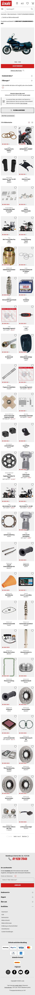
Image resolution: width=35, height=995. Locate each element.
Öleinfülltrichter (9, 595)
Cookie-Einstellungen (7, 931)
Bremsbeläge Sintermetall (26, 415)
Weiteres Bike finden (16, 70)
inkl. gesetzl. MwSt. (17, 985)
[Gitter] (29, 122)
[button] (32, 9)
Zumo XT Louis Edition (26, 595)
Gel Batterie (26, 299)
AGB (2, 914)
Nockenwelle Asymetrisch (26, 623)
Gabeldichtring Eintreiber (9, 269)
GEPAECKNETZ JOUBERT (26, 149)
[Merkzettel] (27, 3)
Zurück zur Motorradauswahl (10, 17)
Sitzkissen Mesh (26, 179)
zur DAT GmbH (26, 95)
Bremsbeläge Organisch (9, 328)
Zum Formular (23, 103)
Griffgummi (26, 565)
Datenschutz (5, 917)
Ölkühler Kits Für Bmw (9, 652)
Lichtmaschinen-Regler (26, 826)
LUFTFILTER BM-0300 (9, 738)
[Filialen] (17, 3)
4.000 (26, 328)
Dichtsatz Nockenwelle (9, 623)
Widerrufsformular (6, 923)
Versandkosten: (8, 987)
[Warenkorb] (32, 3)
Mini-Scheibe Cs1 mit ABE (9, 506)
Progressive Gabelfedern (9, 387)
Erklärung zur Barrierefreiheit (9, 926)
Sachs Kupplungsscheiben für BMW (9, 476)
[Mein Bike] (22, 3)
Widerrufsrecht (5, 920)
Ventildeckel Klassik (26, 680)
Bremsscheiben (26, 709)
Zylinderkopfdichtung (9, 534)
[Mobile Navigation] (2, 9)
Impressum (4, 911)
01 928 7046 (19, 859)
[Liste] (32, 122)
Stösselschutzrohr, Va (26, 652)
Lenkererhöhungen (9, 446)
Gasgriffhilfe (26, 446)
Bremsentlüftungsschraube (9, 299)
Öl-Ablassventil (9, 357)
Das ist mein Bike (17, 66)
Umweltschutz (5, 929)
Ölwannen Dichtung (9, 680)
